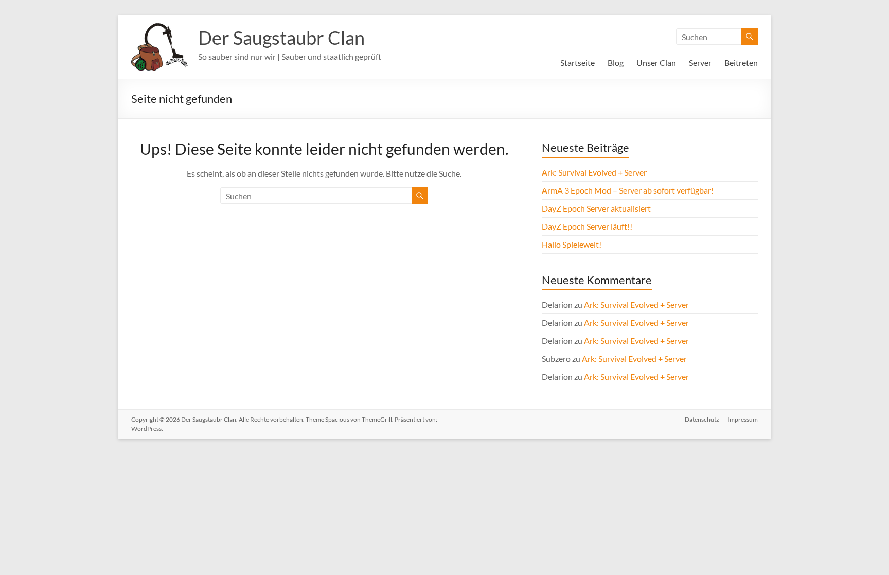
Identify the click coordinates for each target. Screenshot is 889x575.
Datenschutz (702, 419)
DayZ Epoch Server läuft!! (587, 226)
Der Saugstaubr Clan (281, 37)
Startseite (577, 62)
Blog (616, 62)
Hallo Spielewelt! (571, 244)
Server (700, 62)
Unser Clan (656, 62)
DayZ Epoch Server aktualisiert (596, 208)
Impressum (742, 419)
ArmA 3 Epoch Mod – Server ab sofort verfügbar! (628, 190)
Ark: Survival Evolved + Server (594, 172)
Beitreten (741, 62)
